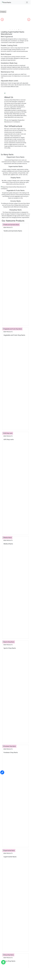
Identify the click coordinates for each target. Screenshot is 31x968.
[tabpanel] (15, 12)
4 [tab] (16, 29)
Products (3, 11)
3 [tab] (14, 29)
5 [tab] (18, 29)
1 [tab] (10, 29)
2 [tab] (12, 29)
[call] (2, 772)
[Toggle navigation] (27, 2)
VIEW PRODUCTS (8, 227)
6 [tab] (21, 29)
